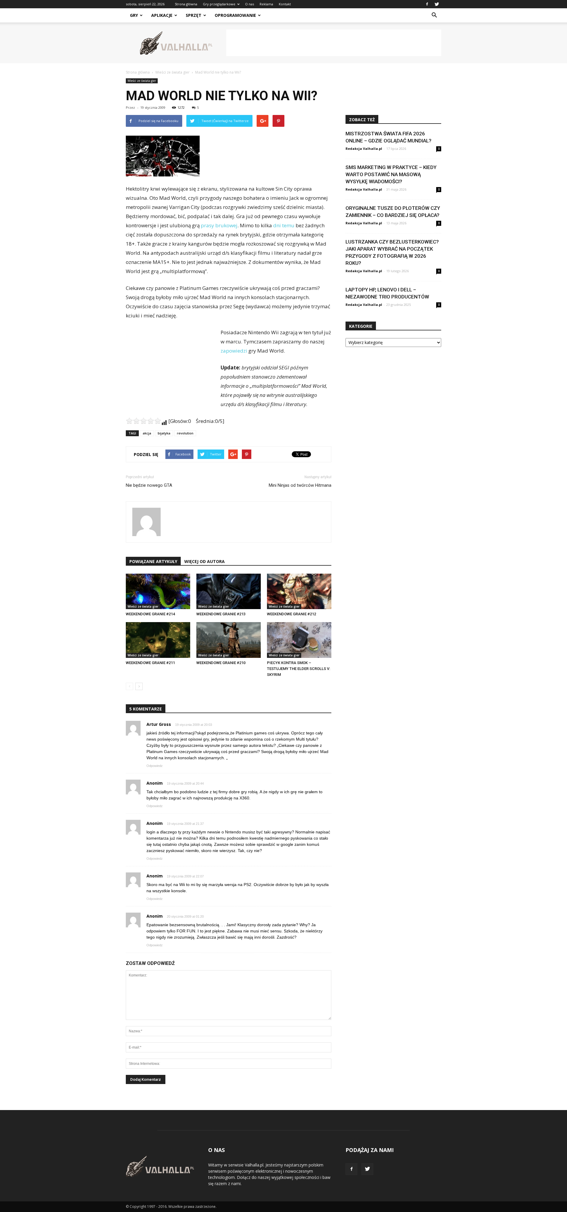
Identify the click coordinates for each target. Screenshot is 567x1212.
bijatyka (164, 433)
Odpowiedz (154, 766)
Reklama (266, 4)
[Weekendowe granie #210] (228, 640)
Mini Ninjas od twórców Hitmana (300, 485)
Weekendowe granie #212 (291, 614)
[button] (434, 15)
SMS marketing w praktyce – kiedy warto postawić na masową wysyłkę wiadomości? (391, 174)
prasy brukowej (219, 225)
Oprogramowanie (235, 15)
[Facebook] (427, 4)
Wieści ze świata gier (142, 81)
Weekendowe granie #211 (150, 663)
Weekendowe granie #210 (220, 663)
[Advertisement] (333, 43)
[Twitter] (436, 4)
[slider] (143, 420)
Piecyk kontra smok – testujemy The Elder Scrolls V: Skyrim (298, 669)
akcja (147, 433)
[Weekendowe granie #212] (299, 591)
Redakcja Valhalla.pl (364, 148)
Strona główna (186, 4)
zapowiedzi (234, 350)
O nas (249, 4)
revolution (185, 433)
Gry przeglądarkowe (219, 4)
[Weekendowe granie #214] (158, 591)
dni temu (283, 225)
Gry (134, 15)
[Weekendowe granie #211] (158, 640)
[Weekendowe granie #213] (228, 591)
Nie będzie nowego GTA (149, 485)
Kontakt (285, 4)
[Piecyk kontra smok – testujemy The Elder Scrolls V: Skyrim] (299, 640)
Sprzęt (193, 15)
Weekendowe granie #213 (220, 614)
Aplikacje (161, 15)
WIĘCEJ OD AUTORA (204, 561)
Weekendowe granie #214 (150, 614)
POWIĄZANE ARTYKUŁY (153, 561)
